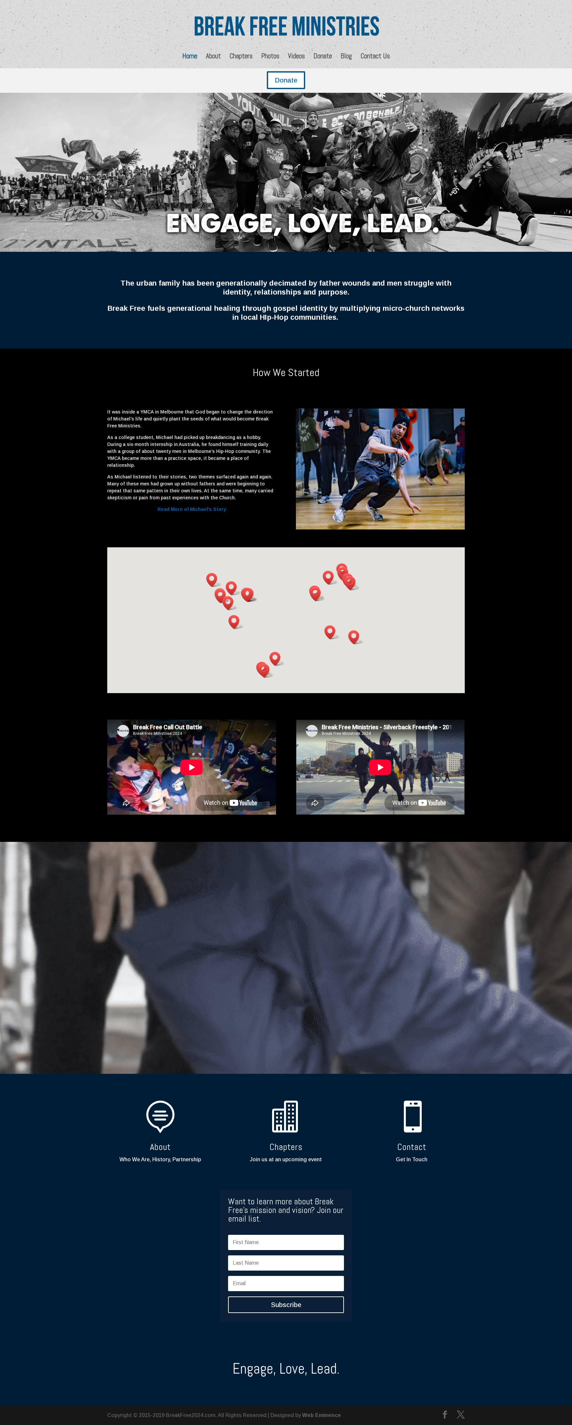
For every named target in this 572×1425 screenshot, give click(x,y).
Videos (296, 57)
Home (189, 57)
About (213, 57)
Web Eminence (321, 1415)
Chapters (241, 57)
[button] (355, 637)
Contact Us (375, 57)
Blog (346, 57)
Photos (270, 57)
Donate (322, 57)
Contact (411, 1147)
